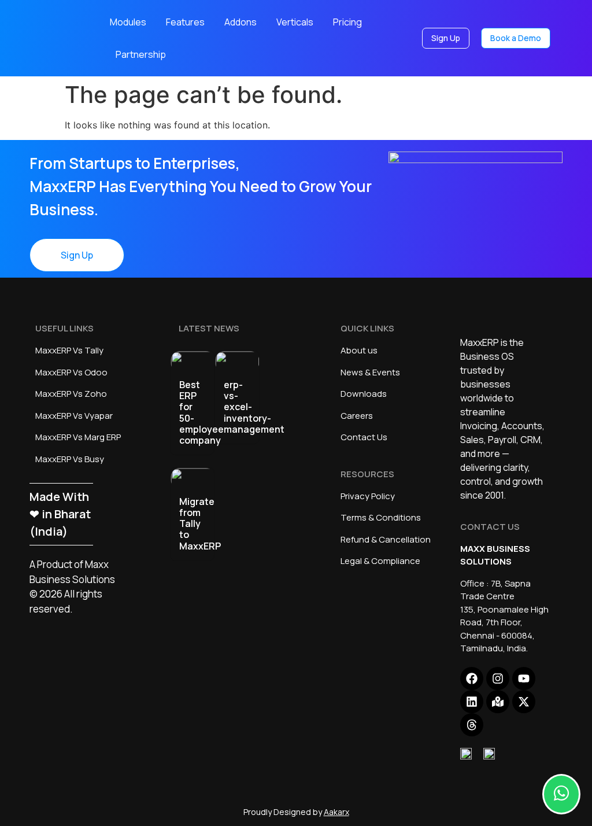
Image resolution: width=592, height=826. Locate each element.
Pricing (347, 22)
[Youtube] (523, 678)
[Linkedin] (471, 701)
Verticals (294, 22)
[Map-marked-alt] (497, 701)
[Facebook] (471, 678)
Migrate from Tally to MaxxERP (200, 523)
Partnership (141, 54)
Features (185, 22)
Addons (240, 22)
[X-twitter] (523, 701)
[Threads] (471, 724)
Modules (128, 22)
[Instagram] (497, 678)
